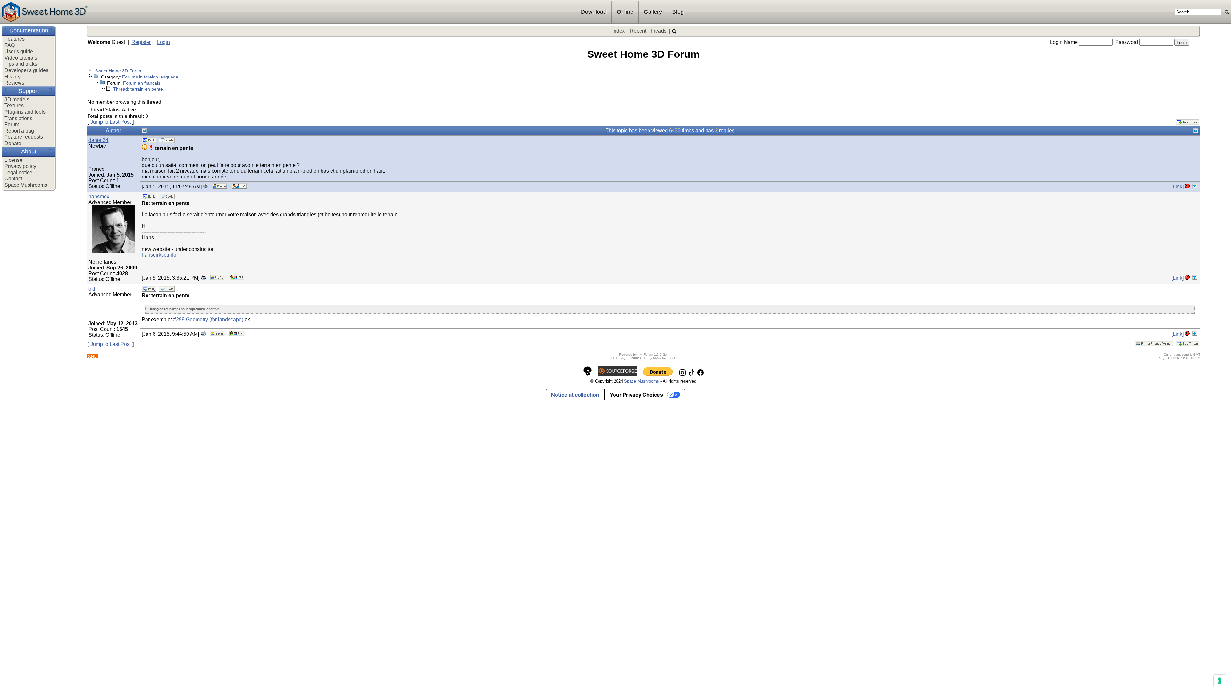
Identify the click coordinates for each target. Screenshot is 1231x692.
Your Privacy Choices (636, 394)
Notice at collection (575, 394)
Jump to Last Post (110, 122)
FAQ (9, 45)
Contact (13, 178)
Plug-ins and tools (25, 112)
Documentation (28, 30)
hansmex (98, 196)
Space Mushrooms (25, 185)
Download (594, 12)
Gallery (653, 12)
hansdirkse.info (159, 255)
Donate (12, 143)
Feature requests (23, 137)
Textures (14, 105)
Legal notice (18, 172)
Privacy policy (20, 166)
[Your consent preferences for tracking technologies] (1220, 681)
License (13, 160)
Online (625, 12)
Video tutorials (20, 58)
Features (14, 39)
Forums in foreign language (150, 76)
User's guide (18, 51)
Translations (18, 118)
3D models (16, 99)
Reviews (14, 83)
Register (141, 42)
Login (163, 42)
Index (618, 31)
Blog (678, 12)
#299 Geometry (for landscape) (208, 319)
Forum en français (141, 83)
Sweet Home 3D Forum (119, 70)
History (12, 76)
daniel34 (98, 140)
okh (92, 289)
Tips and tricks (20, 64)
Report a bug (19, 131)
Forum (11, 124)
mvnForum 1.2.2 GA (652, 354)
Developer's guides (26, 70)
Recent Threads (648, 31)
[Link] (1177, 186)
